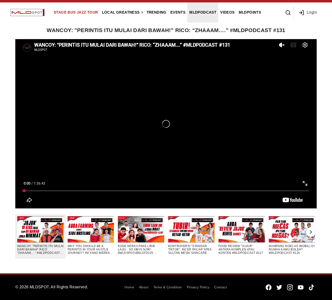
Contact (220, 287)
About (144, 287)
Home (129, 287)
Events (177, 12)
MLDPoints (250, 12)
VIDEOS (227, 12)
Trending (156, 12)
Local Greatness (121, 12)
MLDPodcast (202, 12)
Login (312, 12)
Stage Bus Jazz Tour (76, 12)
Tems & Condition (167, 287)
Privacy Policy (198, 287)
